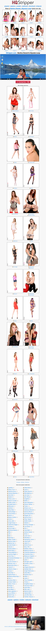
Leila (25, 559)
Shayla (10, 585)
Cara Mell (27, 530)
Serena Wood (28, 511)
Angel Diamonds (29, 571)
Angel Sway (11, 523)
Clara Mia (27, 572)
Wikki (25, 576)
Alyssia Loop (26, 9)
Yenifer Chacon (28, 596)
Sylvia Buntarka (28, 513)
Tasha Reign (11, 511)
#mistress (27, 482)
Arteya (31, 399)
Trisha (26, 582)
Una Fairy (11, 556)
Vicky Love (11, 498)
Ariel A (10, 515)
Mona (31, 451)
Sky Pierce (27, 497)
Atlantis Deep (12, 569)
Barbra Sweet (15, 9)
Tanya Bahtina (12, 552)
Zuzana (10, 526)
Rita (9, 532)
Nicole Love (11, 563)
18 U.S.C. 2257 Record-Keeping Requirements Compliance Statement (18, 626)
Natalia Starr (27, 569)
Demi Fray (11, 595)
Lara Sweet (31, 214)
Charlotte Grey (28, 554)
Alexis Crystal (12, 500)
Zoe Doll (10, 495)
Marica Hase (12, 541)
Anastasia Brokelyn (13, 558)
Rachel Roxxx (31, 425)
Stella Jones (11, 502)
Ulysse (10, 547)
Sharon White (28, 504)
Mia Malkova (28, 493)
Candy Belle (31, 293)
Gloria (15, 476)
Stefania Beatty (12, 530)
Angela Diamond (29, 567)
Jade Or (26, 543)
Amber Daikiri (12, 582)
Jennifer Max (28, 595)
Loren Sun (27, 535)
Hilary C (15, 373)
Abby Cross (11, 584)
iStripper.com (11, 53)
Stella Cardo (27, 521)
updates (12, 6)
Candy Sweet (28, 532)
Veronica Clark (28, 585)
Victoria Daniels (15, 110)
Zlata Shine (27, 487)
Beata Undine (12, 517)
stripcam (39, 6)
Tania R (10, 567)
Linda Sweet (12, 545)
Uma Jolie (11, 521)
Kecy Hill (26, 547)
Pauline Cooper (31, 215)
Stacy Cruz (11, 489)
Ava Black (11, 589)
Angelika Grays (28, 584)
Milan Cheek (12, 539)
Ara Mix (10, 587)
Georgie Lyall (28, 561)
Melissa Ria (31, 266)
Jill (9, 534)
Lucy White (11, 593)
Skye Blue (11, 510)
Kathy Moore (15, 346)
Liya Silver (27, 526)
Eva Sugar (15, 266)
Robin (26, 500)
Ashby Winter (31, 476)
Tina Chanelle (28, 580)
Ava (25, 528)
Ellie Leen (27, 589)
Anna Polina (11, 513)
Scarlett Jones (28, 563)
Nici (9, 535)
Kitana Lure (27, 508)
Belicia (15, 136)
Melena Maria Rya (13, 576)
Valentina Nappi (12, 524)
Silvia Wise (11, 550)
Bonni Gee (32, 110)
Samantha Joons (29, 539)
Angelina (26, 498)
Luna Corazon (31, 373)
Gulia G (10, 497)
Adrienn (10, 508)
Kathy (15, 162)
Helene (26, 523)
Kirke (25, 534)
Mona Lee (32, 268)
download (32, 6)
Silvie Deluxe (15, 214)
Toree (26, 506)
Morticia (10, 537)
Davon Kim (31, 346)
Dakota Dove (12, 491)
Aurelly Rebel (15, 451)
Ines (9, 578)
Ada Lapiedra (12, 591)
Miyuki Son (15, 425)
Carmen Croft (31, 162)
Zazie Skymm (28, 491)
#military (22, 482)
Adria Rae (27, 587)
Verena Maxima (12, 493)
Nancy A (15, 293)
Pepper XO (27, 515)
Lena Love (15, 399)
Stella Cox (15, 241)
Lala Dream (31, 295)
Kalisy (15, 320)
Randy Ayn (11, 543)
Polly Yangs (27, 519)
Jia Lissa (26, 495)
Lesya (10, 571)
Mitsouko (11, 506)
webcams (25, 6)
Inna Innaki (11, 528)
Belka (31, 188)
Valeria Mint (27, 593)
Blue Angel (31, 347)
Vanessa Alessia (29, 510)
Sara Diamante (28, 502)
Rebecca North (28, 550)
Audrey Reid (11, 580)
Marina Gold (27, 591)
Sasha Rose (11, 574)
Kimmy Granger (28, 524)
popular (6, 6)
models (18, 6)
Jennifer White (28, 558)
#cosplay (18, 482)
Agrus (26, 565)
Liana (25, 578)
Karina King (27, 517)
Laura (25, 489)
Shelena (15, 188)
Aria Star (10, 572)
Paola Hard (31, 136)
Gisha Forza (27, 545)
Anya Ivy (10, 559)
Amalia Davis (12, 504)
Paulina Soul (27, 574)
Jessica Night (12, 554)
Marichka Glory (12, 565)
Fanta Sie (11, 596)
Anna (32, 241)
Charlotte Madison (29, 552)
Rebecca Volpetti (29, 556)
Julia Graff (27, 541)
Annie (10, 519)
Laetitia (10, 487)
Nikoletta (27, 537)
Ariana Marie (12, 548)
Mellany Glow (28, 548)
